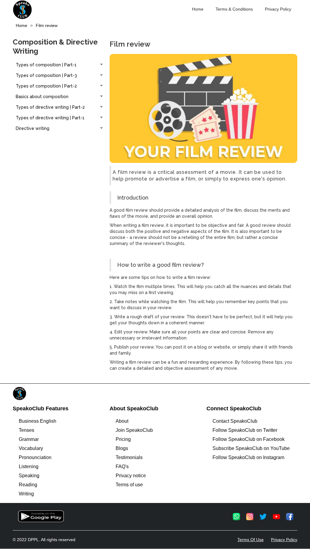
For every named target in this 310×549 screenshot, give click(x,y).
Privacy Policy (278, 9)
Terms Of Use (250, 539)
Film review (47, 25)
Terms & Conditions (234, 9)
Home (197, 9)
